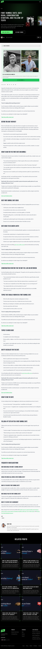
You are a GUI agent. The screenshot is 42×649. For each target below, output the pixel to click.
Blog (1, 8)
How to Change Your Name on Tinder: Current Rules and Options (36, 635)
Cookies (39, 645)
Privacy (27, 645)
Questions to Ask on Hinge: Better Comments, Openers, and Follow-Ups (36, 637)
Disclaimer (35, 645)
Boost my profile (6, 32)
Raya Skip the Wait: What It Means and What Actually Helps (36, 638)
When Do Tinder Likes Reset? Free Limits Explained (36, 631)
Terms (23, 645)
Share (38, 37)
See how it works (19, 32)
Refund (31, 645)
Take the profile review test (7, 117)
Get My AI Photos (20, 80)
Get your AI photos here (6, 195)
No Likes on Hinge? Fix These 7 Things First (36, 633)
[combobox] (5, 640)
